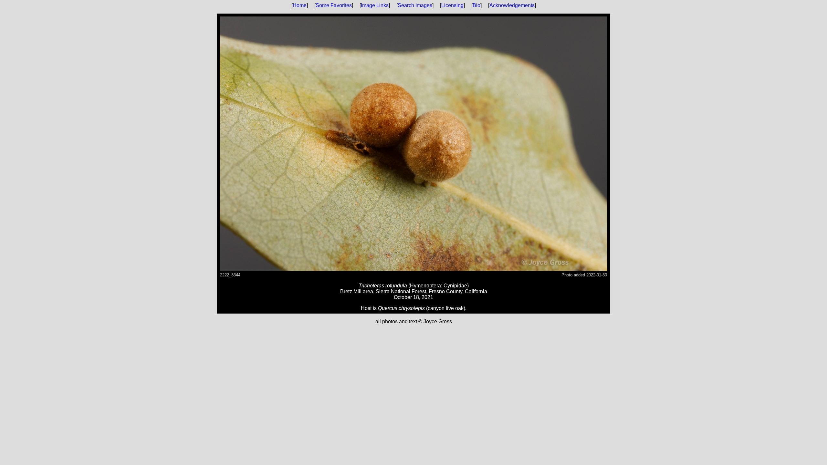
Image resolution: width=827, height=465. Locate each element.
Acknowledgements (512, 5)
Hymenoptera (425, 285)
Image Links (375, 5)
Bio (476, 5)
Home (300, 5)
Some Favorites (334, 5)
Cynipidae (455, 285)
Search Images (415, 5)
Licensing (452, 5)
